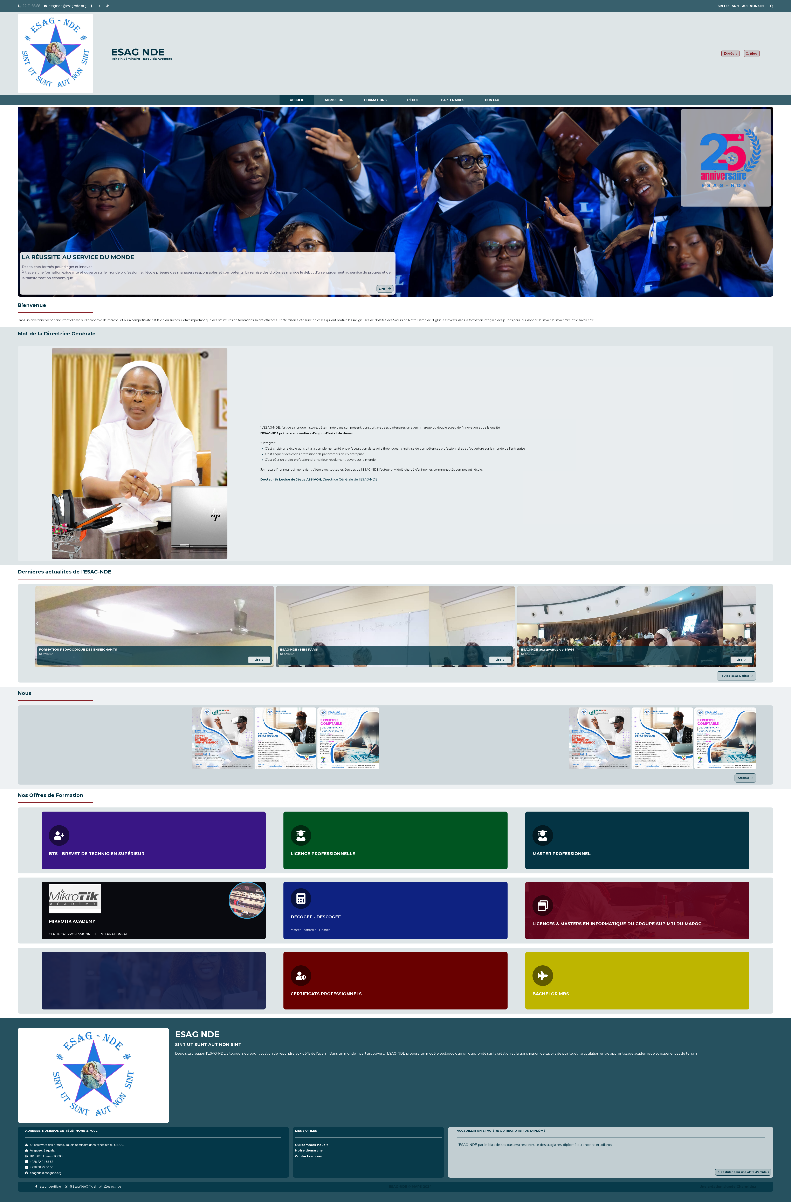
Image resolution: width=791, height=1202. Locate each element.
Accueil (297, 100)
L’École (414, 100)
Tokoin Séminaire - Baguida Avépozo (141, 59)
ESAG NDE (138, 52)
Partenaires (452, 100)
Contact (493, 100)
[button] (771, 6)
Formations (375, 100)
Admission (334, 100)
